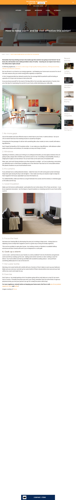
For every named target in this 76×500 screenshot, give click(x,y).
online (16, 286)
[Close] (73, 2)
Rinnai (15, 289)
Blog (7, 54)
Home (3, 54)
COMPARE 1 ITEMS (40, 497)
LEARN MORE (41, 3)
